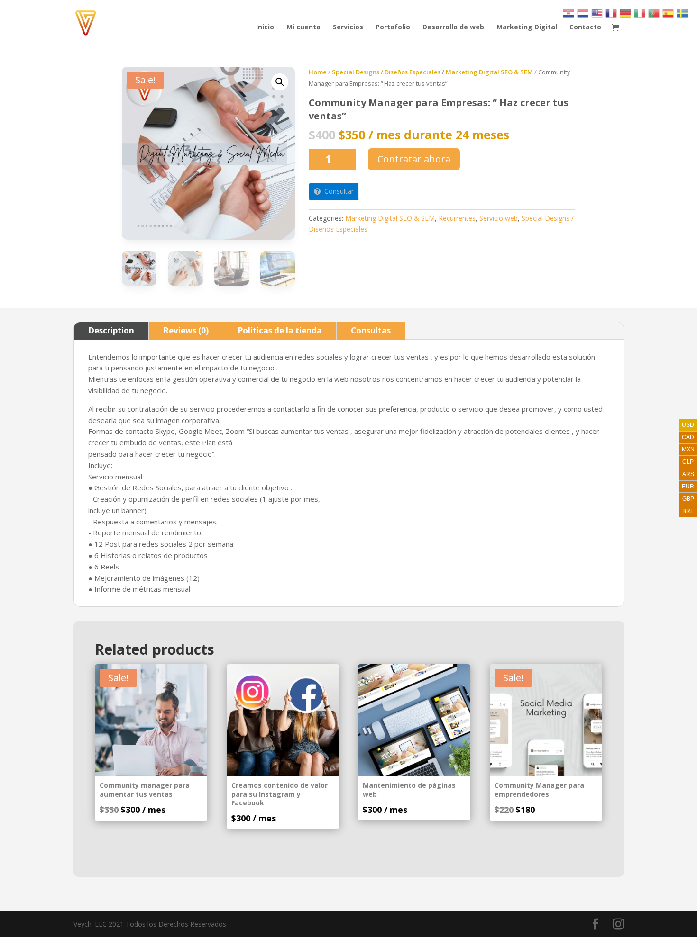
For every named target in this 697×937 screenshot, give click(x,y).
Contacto (585, 27)
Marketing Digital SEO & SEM (489, 72)
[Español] (668, 12)
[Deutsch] (626, 12)
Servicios (348, 27)
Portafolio (393, 27)
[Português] (654, 12)
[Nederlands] (583, 12)
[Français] (612, 12)
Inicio (265, 27)
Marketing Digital (526, 27)
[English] (597, 12)
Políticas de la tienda (280, 330)
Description (111, 330)
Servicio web (498, 218)
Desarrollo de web (453, 27)
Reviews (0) (186, 330)
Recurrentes (457, 218)
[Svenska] (683, 12)
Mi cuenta (303, 27)
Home (318, 72)
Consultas (371, 330)
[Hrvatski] (569, 12)
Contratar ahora (413, 159)
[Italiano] (640, 12)
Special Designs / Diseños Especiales (386, 72)
